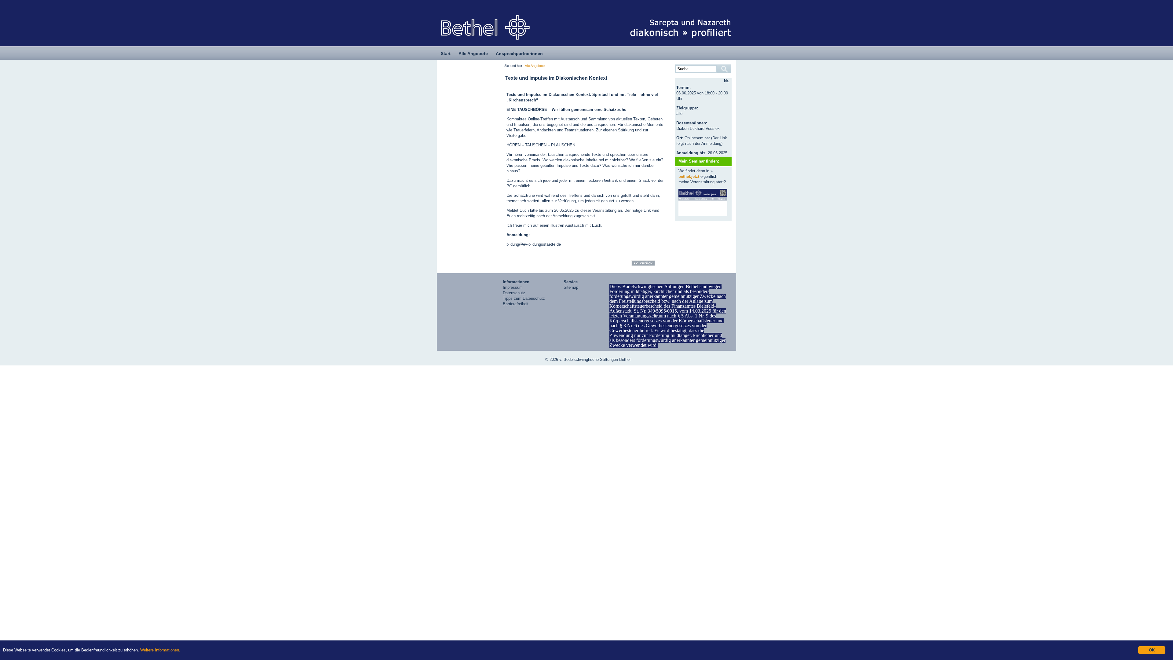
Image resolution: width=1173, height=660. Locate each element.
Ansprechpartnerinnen (519, 53)
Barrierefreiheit (515, 304)
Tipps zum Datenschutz (524, 298)
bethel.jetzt (688, 176)
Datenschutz (514, 293)
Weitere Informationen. (160, 650)
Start (446, 53)
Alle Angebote (473, 53)
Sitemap (571, 287)
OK (1152, 650)
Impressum (513, 287)
